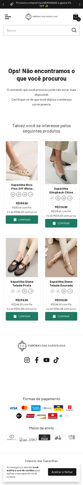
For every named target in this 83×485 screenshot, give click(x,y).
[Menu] (8, 16)
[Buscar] (73, 30)
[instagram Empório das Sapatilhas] (27, 360)
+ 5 (30, 291)
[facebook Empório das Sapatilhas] (37, 360)
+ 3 (69, 198)
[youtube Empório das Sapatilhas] (46, 360)
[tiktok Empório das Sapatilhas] (56, 360)
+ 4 (30, 194)
